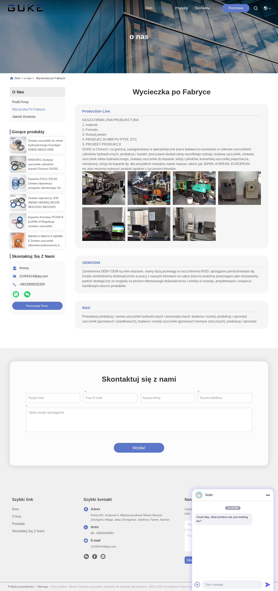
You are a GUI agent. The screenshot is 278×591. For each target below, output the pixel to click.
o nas (163, 8)
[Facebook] (94, 557)
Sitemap (42, 586)
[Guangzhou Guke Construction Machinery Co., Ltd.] (25, 8)
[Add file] (197, 584)
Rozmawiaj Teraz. (37, 305)
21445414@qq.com (33, 276)
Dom (148, 8)
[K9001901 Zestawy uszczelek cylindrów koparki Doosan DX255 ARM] (18, 164)
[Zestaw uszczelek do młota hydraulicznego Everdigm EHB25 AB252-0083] (18, 145)
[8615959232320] (103, 557)
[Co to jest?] (16, 296)
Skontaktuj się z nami (205, 8)
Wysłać (139, 448)
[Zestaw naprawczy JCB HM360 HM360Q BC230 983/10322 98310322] (18, 202)
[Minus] (267, 495)
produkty (181, 8)
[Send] (268, 584)
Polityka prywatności (21, 586)
